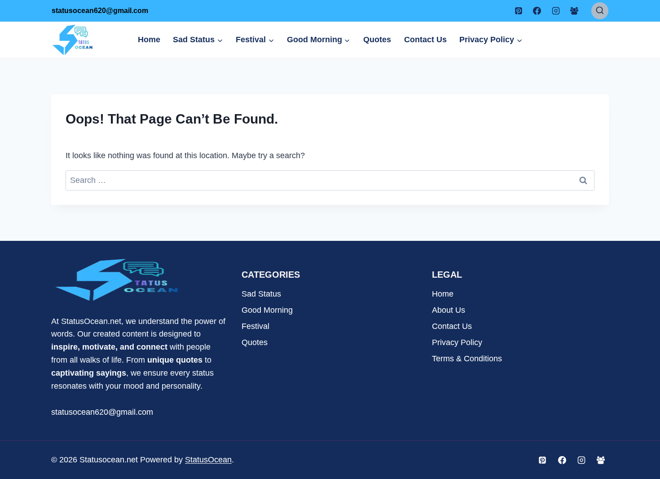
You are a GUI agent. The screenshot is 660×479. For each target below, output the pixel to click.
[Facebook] (537, 11)
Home (149, 39)
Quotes (377, 39)
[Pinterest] (518, 11)
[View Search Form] (599, 10)
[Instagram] (556, 11)
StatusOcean (208, 459)
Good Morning (267, 310)
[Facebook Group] (574, 11)
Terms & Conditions (467, 358)
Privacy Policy (457, 342)
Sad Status (261, 293)
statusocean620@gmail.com (102, 412)
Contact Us (425, 39)
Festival (255, 326)
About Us (448, 310)
